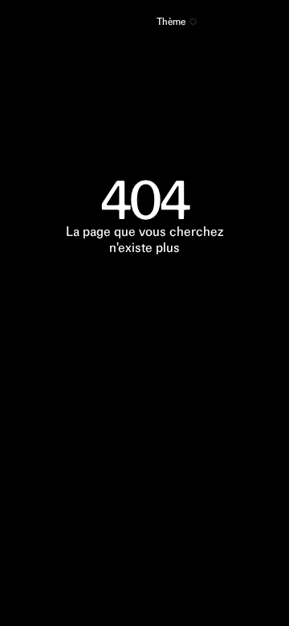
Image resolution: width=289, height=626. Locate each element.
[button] (193, 21)
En (138, 22)
